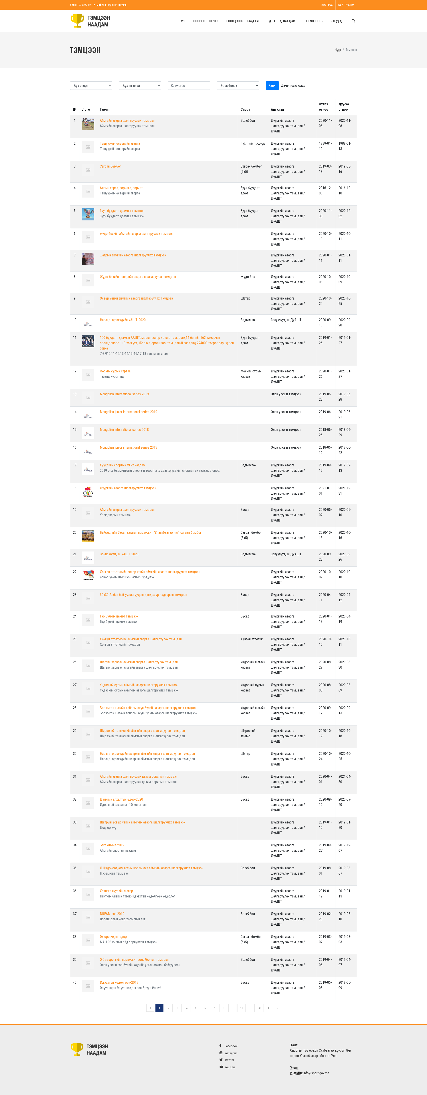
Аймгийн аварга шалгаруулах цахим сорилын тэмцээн (138, 776)
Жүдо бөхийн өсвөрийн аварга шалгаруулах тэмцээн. (138, 277)
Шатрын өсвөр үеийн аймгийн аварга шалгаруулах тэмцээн (142, 822)
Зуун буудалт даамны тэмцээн (122, 211)
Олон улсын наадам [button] (243, 21)
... (251, 1008)
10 (241, 1008)
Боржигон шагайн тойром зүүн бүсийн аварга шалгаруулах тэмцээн (148, 708)
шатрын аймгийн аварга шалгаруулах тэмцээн (133, 255)
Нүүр (182, 21)
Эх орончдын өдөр (113, 937)
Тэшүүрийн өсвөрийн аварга (120, 143)
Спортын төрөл (206, 21)
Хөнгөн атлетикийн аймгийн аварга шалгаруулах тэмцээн (141, 639)
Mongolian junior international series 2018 (128, 447)
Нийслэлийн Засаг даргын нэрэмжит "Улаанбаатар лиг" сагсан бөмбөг (150, 532)
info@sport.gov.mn (116, 4)
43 (269, 1008)
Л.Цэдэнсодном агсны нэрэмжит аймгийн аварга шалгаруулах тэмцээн (151, 868)
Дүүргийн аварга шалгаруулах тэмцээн (128, 488)
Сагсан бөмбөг (110, 166)
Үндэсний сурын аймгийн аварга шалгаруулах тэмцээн (139, 685)
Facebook (231, 1046)
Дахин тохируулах (293, 85)
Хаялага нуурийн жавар (116, 891)
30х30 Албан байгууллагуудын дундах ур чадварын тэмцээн (143, 595)
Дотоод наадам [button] (282, 21)
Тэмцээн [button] (313, 21)
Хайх (272, 85)
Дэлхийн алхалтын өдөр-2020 (121, 799)
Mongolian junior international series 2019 (128, 412)
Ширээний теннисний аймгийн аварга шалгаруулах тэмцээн (142, 731)
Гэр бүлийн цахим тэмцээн (119, 616)
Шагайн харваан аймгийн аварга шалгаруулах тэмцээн (139, 662)
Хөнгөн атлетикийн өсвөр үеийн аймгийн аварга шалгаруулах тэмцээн (150, 572)
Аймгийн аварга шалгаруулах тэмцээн (127, 120)
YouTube (230, 1067)
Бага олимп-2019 (112, 845)
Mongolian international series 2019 (124, 394)
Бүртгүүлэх (346, 4)
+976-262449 (84, 4)
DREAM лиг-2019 (112, 914)
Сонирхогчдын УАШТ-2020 (119, 554)
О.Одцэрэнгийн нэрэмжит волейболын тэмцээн (134, 959)
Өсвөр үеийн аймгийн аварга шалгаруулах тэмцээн (136, 298)
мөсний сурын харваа (115, 371)
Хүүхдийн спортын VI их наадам (122, 465)
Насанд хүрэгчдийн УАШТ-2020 (123, 320)
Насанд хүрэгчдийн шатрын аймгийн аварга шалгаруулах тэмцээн (147, 753)
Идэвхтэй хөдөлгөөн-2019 (119, 982)
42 (259, 1008)
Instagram (231, 1053)
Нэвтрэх (327, 4)
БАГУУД (336, 21)
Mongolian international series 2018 (124, 430)
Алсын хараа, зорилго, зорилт (121, 188)
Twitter (229, 1060)
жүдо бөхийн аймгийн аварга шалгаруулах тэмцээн (136, 234)
